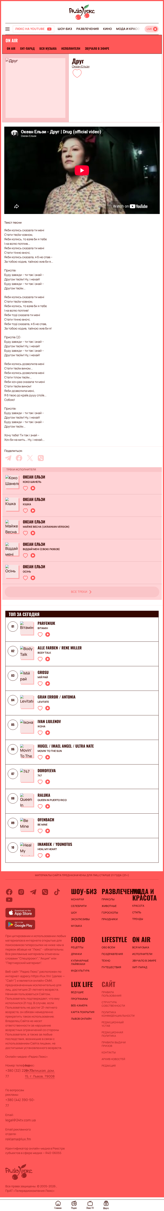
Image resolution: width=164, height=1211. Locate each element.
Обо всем (108, 947)
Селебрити (79, 906)
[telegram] (8, 458)
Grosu (43, 672)
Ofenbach (46, 820)
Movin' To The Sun (50, 751)
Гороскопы (110, 912)
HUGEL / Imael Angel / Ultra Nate (66, 746)
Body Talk (44, 653)
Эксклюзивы (80, 919)
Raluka (44, 795)
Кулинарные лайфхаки (80, 962)
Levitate (43, 702)
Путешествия (111, 967)
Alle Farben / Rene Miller (60, 648)
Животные (109, 906)
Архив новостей (113, 1059)
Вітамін (43, 628)
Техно (106, 960)
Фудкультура (80, 970)
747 (40, 775)
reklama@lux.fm (18, 1139)
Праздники (110, 919)
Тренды (137, 919)
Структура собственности (113, 1004)
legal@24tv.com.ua (20, 1120)
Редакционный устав (113, 1024)
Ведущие (77, 992)
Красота (138, 906)
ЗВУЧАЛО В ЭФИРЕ (97, 48)
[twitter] (30, 458)
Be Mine (42, 824)
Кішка (27, 504)
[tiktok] (57, 892)
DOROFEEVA (47, 770)
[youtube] (9, 899)
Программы (79, 999)
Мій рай (43, 677)
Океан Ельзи (80, 66)
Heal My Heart (47, 849)
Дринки (76, 954)
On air (11, 48)
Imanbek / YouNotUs (55, 844)
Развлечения (87, 29)
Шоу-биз (65, 29)
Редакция (109, 1065)
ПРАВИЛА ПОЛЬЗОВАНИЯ (112, 994)
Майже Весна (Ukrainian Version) (46, 527)
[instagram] (21, 892)
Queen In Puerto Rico (52, 800)
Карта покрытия (83, 1012)
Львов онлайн (81, 1019)
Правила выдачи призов (114, 1044)
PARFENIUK (46, 623)
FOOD (78, 939)
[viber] (41, 458)
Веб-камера (79, 1005)
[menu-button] (7, 29)
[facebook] (19, 458)
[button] (77, 73)
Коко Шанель (32, 482)
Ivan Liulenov (49, 721)
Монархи (77, 899)
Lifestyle (114, 939)
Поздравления (112, 954)
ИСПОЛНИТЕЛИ (70, 48)
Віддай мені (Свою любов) (41, 549)
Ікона (41, 726)
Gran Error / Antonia (56, 697)
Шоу (74, 912)
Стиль (136, 912)
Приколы (108, 899)
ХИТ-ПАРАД (27, 48)
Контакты (109, 1052)
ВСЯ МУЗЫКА (48, 48)
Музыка (76, 926)
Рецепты (77, 947)
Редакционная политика (112, 1034)
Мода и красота (130, 29)
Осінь (27, 571)
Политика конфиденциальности (115, 1014)
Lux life (82, 984)
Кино (107, 29)
